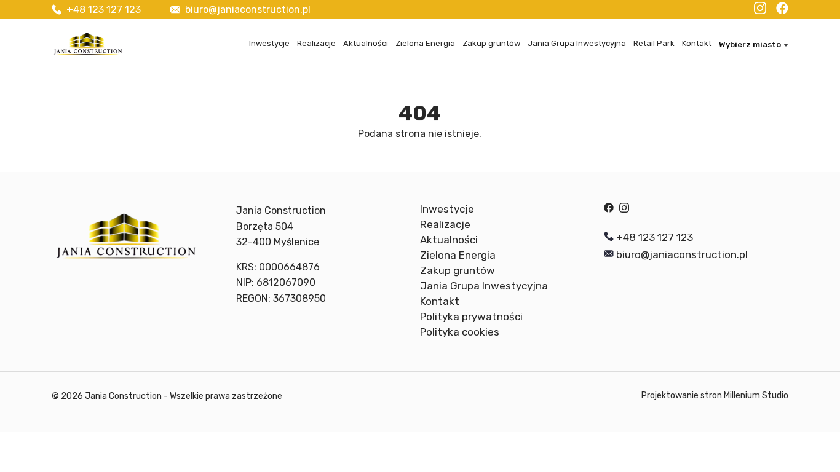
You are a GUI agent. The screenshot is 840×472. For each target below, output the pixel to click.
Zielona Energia (425, 43)
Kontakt (696, 43)
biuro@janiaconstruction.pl (248, 9)
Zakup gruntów (491, 43)
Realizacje (316, 43)
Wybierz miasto (750, 44)
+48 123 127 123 (103, 9)
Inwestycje (269, 43)
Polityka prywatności (471, 316)
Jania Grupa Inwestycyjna (577, 43)
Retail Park (654, 43)
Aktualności (365, 43)
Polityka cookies (459, 332)
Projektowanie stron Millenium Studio (714, 395)
